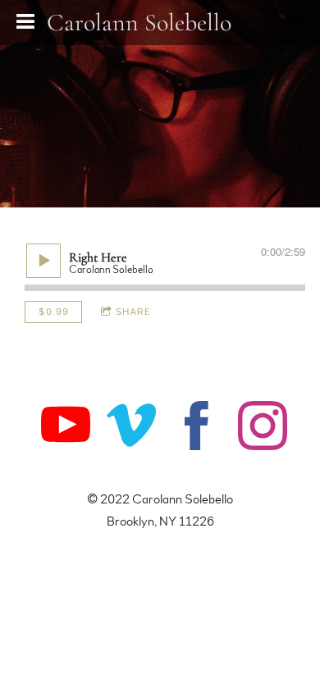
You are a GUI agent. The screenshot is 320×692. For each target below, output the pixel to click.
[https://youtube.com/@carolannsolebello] (65, 428)
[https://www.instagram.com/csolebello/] (262, 428)
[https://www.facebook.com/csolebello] (197, 428)
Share (133, 311)
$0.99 (54, 311)
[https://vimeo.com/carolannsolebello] (131, 428)
